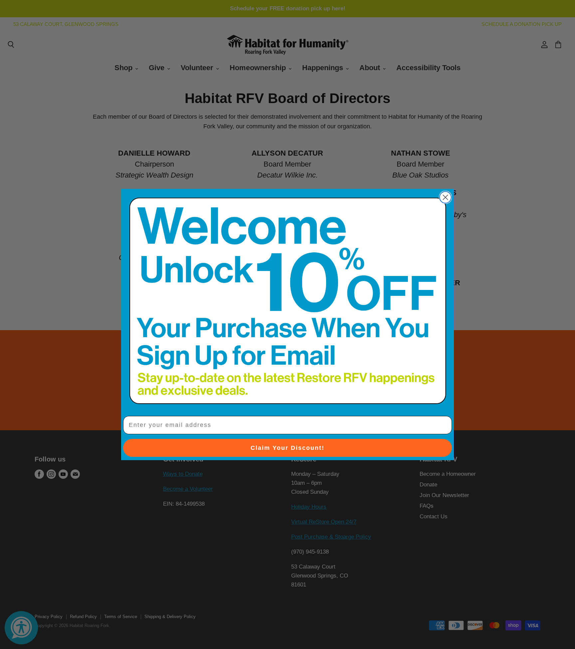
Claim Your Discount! (287, 448)
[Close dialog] (445, 197)
